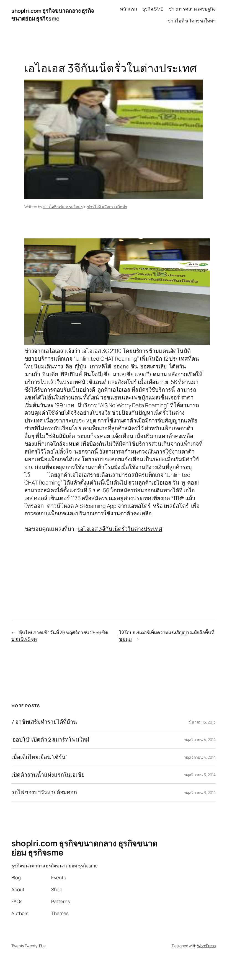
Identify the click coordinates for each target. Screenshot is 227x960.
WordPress (206, 945)
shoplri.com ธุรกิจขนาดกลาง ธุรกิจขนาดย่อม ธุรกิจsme (52, 14)
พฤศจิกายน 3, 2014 (200, 774)
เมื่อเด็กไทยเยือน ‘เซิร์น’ (39, 757)
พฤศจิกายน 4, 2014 (200, 739)
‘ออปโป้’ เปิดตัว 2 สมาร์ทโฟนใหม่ (50, 740)
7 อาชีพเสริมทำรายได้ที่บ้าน (44, 722)
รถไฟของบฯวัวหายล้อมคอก (44, 792)
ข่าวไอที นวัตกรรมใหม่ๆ (62, 206)
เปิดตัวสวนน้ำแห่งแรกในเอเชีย (48, 775)
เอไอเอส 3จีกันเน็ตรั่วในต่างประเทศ (120, 529)
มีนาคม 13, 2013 (202, 722)
